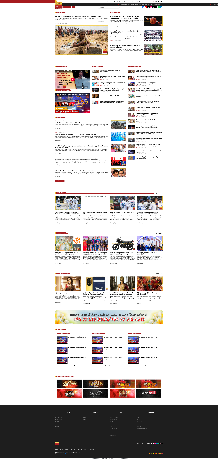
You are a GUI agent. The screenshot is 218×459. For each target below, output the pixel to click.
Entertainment (125, 1)
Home (108, 1)
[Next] (162, 204)
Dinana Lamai (112, 430)
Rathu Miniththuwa (114, 424)
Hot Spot (112, 433)
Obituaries (144, 1)
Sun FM (138, 419)
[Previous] (55, 204)
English (69, 7)
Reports (57, 426)
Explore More (158, 193)
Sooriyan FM (139, 421)
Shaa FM (139, 426)
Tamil (73, 7)
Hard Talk (85, 419)
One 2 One (112, 426)
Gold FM (139, 424)
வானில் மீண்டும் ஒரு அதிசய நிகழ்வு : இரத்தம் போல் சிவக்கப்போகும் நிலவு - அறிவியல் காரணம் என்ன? (140, 4)
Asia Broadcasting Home (142, 428)
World (118, 1)
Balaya (84, 414)
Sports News (58, 421)
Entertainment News (59, 424)
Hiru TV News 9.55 (114, 417)
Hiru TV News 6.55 (114, 414)
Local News (57, 414)
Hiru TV (138, 414)
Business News (58, 419)
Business (133, 1)
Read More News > (60, 180)
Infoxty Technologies (64, 453)
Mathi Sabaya (113, 435)
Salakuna (84, 417)
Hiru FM (138, 417)
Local (113, 1)
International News (59, 417)
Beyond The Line (113, 428)
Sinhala (64, 7)
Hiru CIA (111, 421)
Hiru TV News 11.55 (114, 419)
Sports (138, 1)
